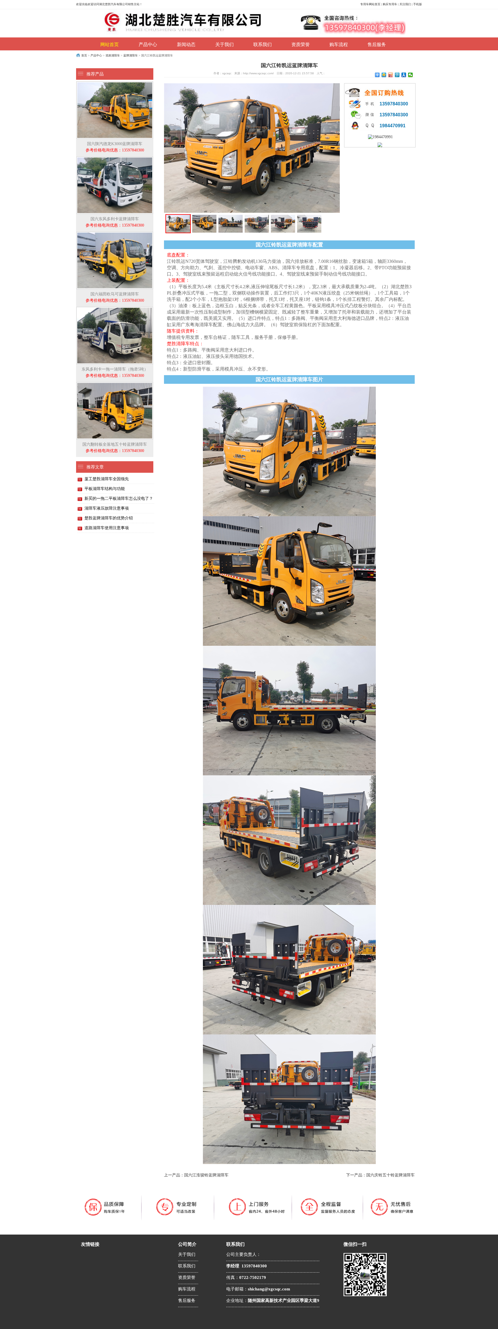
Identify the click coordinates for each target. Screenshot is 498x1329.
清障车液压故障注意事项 (106, 508)
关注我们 (405, 4)
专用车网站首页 (370, 4)
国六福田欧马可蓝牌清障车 (115, 297)
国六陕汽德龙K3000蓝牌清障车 (115, 147)
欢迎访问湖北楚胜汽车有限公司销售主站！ (115, 4)
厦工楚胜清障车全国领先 (106, 479)
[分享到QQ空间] (384, 75)
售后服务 (376, 44)
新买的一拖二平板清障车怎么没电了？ (118, 498)
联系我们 (262, 44)
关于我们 (224, 44)
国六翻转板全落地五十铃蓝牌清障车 (114, 447)
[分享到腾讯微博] (397, 75)
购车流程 (338, 44)
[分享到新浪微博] (390, 75)
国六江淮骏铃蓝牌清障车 (206, 1175)
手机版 (417, 4)
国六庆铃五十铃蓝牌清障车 (390, 1175)
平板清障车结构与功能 (104, 489)
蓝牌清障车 (130, 55)
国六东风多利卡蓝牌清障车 (115, 222)
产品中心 (148, 44)
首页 (84, 55)
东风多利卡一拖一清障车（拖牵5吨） (115, 372)
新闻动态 (186, 44)
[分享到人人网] (403, 75)
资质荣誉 (300, 44)
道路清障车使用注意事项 (106, 528)
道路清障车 (112, 55)
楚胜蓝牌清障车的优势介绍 (108, 518)
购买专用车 (390, 4)
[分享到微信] (410, 75)
